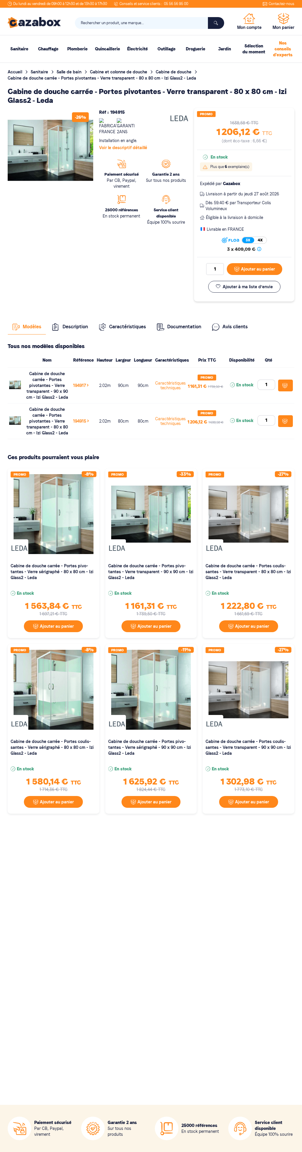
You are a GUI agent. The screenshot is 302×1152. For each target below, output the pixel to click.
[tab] (27, 326)
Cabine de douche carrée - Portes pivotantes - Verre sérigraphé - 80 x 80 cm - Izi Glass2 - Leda (52, 571)
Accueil (15, 72)
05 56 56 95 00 (176, 4)
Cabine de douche (174, 72)
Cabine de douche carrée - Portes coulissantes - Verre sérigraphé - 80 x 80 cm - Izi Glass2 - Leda (52, 747)
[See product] (15, 389)
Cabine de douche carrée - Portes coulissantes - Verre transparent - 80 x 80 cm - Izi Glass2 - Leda (248, 571)
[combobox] (149, 23)
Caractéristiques (127, 326)
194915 (79, 421)
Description (75, 326)
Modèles (32, 326)
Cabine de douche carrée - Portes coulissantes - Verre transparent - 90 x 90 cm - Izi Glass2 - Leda (248, 747)
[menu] (151, 49)
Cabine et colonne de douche (119, 72)
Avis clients (235, 326)
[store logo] (34, 22)
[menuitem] (19, 49)
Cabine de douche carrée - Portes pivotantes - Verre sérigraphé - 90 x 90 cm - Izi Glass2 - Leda (149, 747)
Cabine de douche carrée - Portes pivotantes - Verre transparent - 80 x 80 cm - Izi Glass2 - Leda (47, 421)
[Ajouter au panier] (285, 385)
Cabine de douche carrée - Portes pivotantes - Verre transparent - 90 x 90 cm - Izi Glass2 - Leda (47, 385)
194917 (79, 385)
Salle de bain (70, 72)
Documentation (184, 326)
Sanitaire (40, 72)
